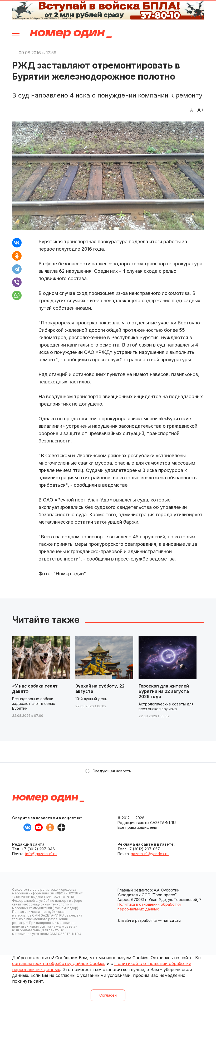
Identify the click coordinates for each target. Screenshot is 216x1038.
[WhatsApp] (17, 295)
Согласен (108, 995)
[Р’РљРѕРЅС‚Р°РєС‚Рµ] (17, 242)
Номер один (71, 34)
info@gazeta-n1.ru (41, 853)
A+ (200, 110)
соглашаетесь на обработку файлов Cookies (58, 963)
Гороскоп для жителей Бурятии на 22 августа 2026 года (164, 691)
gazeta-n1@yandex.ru (150, 853)
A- (192, 110)
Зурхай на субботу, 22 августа (100, 688)
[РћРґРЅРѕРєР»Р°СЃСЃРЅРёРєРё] (17, 256)
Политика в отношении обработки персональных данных (149, 906)
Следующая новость (111, 771)
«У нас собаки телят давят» (35, 688)
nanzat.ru (172, 920)
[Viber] (17, 282)
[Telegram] (17, 269)
